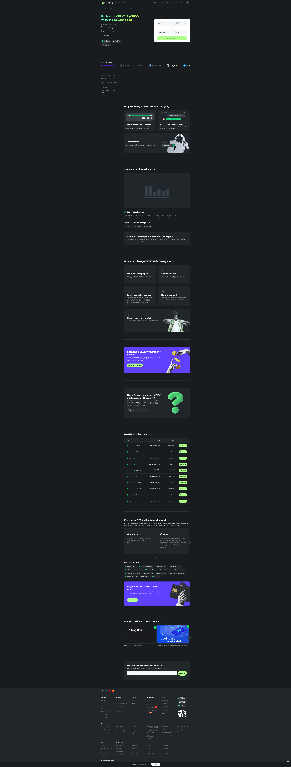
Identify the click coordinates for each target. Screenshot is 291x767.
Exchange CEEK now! (135, 365)
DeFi (102, 709)
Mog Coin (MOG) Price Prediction (133, 645)
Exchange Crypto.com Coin (177, 573)
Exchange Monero (150, 569)
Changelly (103, 8)
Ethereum (138, 451)
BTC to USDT (119, 745)
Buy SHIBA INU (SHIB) (183, 726)
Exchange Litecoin (161, 566)
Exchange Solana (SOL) (107, 753)
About (118, 700)
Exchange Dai (155, 576)
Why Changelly (106, 87)
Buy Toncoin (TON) (137, 729)
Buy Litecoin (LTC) (106, 732)
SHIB (158, 488)
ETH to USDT (135, 748)
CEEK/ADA (171, 482)
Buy (102, 703)
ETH (159, 452)
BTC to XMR (119, 751)
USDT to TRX (150, 751)
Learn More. (147, 764)
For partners (165, 710)
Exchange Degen (161, 573)
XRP (137, 476)
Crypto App (104, 714)
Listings (149, 705)
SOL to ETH (165, 751)
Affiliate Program (151, 710)
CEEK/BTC (171, 445)
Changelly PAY (150, 707)
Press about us (120, 706)
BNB (137, 501)
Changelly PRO (120, 711)
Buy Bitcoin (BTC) (106, 726)
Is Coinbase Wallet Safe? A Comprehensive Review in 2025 (172, 645)
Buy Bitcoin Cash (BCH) (168, 735)
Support (177, 2)
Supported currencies (122, 703)
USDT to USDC (151, 748)
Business (125, 2)
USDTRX (158, 471)
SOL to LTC (165, 754)
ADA (158, 482)
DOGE (158, 464)
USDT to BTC (150, 745)
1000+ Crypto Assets (112, 8)
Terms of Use (165, 700)
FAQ (172, 2)
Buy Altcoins (180, 731)
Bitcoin (138, 445)
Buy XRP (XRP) (120, 726)
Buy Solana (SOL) (121, 731)
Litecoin (138, 458)
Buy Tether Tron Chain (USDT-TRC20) (153, 731)
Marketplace (104, 711)
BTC (159, 445)
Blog (168, 2)
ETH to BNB (135, 751)
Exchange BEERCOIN (131, 576)
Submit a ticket (142, 410)
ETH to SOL (135, 754)
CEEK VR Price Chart (108, 76)
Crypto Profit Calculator (104, 718)
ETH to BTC (135, 745)
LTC (159, 458)
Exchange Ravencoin (164, 569)
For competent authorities (166, 706)
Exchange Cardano (130, 566)
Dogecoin (138, 464)
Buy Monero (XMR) (121, 729)
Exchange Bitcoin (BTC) (107, 745)
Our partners (119, 709)
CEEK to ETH (128, 226)
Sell (102, 706)
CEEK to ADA (138, 226)
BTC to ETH (119, 748)
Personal (117, 2)
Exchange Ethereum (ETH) (106, 749)
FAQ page (131, 410)
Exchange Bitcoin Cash (146, 566)
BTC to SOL (119, 754)
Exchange (183, 445)
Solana (138, 494)
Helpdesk (134, 703)
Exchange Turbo (148, 573)
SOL (159, 495)
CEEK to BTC (147, 226)
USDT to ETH (150, 754)
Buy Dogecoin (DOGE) (183, 729)
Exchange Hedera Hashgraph (133, 569)
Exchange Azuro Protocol (132, 573)
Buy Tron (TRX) (136, 726)
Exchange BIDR (144, 576)
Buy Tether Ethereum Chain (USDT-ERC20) (152, 727)
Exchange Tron (178, 569)
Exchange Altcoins (106, 755)
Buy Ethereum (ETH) (106, 729)
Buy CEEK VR (132, 600)
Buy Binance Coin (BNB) (136, 732)
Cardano (138, 482)
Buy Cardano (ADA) (167, 732)
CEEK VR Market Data (108, 79)
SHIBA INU (139, 488)
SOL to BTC (165, 748)
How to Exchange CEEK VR (109, 83)
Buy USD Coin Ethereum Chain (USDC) (166, 728)
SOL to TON (165, 745)
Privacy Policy (165, 703)
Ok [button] (156, 764)
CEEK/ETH (171, 452)
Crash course (135, 709)
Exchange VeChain (175, 566)
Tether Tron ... (139, 470)
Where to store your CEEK (108, 91)
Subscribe (182, 673)
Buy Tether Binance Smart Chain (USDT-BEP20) (152, 736)
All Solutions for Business (151, 701)
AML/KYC (164, 713)
